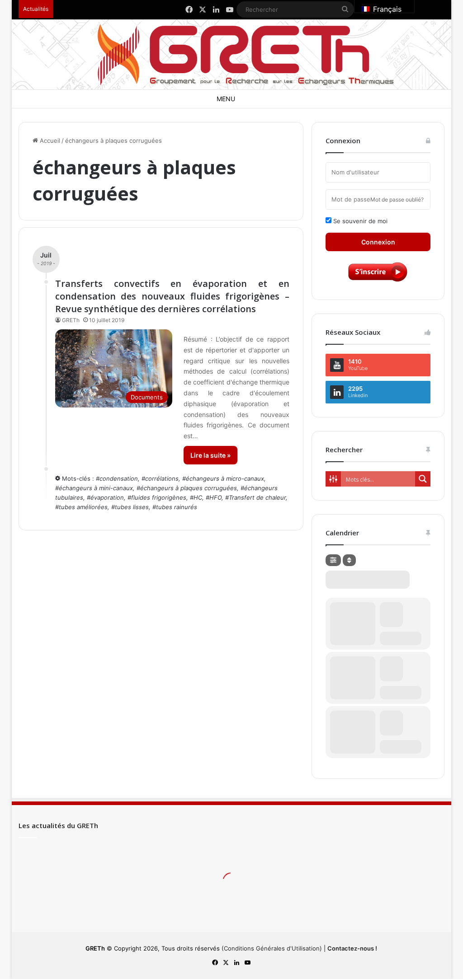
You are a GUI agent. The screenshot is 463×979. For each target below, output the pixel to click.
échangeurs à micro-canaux (225, 478)
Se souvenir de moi (359, 221)
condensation (118, 478)
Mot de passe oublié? (397, 199)
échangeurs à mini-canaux (96, 488)
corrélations (162, 478)
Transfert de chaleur (257, 497)
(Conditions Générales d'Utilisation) (272, 948)
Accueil (49, 140)
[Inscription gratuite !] (378, 281)
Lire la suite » (210, 455)
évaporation (107, 497)
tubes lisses (132, 507)
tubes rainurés (176, 507)
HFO (215, 497)
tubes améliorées (83, 507)
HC (198, 497)
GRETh (71, 320)
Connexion (378, 242)
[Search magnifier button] (422, 479)
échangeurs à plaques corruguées (188, 488)
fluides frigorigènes (158, 497)
